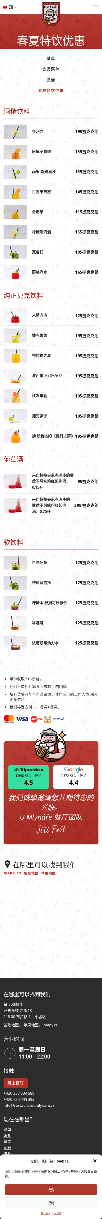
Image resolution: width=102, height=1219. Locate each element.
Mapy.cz (13, 873)
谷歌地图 (31, 873)
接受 (51, 1189)
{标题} (45, 1212)
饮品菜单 (51, 69)
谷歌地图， (13, 1025)
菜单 (51, 58)
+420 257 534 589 (19, 1093)
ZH (10, 7)
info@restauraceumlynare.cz (29, 1105)
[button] (95, 1160)
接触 (7, 1153)
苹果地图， (32, 1025)
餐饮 (7, 1141)
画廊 (7, 1147)
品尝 (51, 79)
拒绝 (51, 1202)
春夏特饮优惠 (51, 90)
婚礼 (7, 1135)
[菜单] (95, 7)
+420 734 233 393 (19, 1099)
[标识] (51, 15)
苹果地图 (48, 873)
